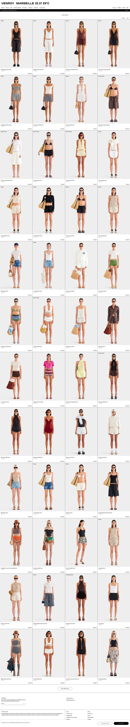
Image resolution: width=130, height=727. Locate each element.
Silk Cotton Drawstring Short (72, 69)
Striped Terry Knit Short (6, 346)
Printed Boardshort (102, 679)
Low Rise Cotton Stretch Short (72, 679)
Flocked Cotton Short (70, 623)
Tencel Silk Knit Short (5, 235)
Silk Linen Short (101, 346)
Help (67, 711)
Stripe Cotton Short (70, 346)
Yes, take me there (105, 723)
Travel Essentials (17, 7)
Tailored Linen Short (5, 623)
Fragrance (30, 7)
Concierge (24, 7)
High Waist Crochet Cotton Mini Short (9, 568)
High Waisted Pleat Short (6, 125)
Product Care (69, 713)
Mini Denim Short (4, 291)
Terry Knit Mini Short (37, 346)
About (89, 711)
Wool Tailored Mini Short (38, 125)
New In (2, 7)
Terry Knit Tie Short (102, 291)
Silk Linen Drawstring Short (104, 125)
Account (114, 7)
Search (123, 7)
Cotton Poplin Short (70, 125)
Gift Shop (36, 7)
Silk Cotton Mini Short (103, 402)
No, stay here (121, 723)
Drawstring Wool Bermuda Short (105, 512)
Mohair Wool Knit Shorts (6, 679)
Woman (7, 7)
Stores (89, 715)
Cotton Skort (101, 623)
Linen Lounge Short (102, 180)
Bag (127, 7)
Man (11, 7)
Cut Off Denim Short (37, 291)
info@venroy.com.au (70, 700)
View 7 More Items (65, 688)
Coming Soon (42, 7)
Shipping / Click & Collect (71, 717)
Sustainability (90, 717)
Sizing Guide (69, 715)
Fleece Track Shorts (70, 291)
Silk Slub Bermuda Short (6, 69)
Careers (89, 719)
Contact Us (90, 713)
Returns (68, 719)
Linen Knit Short (101, 568)
